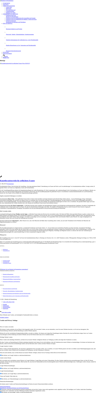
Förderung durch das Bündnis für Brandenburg (12, 16)
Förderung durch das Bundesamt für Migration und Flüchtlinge (16, 21)
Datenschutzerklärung (5, 386)
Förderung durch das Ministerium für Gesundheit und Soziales (20, 18)
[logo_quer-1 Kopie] (6, 0)
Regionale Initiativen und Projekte (14, 29)
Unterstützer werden (7, 263)
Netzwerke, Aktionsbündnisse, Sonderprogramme (13, 291)
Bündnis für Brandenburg (8, 274)
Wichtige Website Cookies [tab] (6, 337)
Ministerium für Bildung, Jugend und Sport (12, 279)
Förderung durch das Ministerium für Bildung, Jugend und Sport (21, 19)
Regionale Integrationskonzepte (13, 51)
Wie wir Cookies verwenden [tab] (7, 326)
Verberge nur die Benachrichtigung (20, 388)
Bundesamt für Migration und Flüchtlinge (11, 281)
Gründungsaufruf (6, 260)
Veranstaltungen (6, 250)
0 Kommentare (10, 183)
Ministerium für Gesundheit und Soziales (11, 276)
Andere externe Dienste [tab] (5, 358)
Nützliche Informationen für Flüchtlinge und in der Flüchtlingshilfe (16, 293)
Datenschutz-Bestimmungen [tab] (6, 381)
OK (1, 317)
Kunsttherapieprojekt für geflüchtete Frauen (17, 181)
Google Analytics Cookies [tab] (6, 346)
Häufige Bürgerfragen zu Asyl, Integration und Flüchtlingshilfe (21, 45)
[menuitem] (49, 3)
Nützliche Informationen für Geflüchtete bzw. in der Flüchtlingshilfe (22, 40)
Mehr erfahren (5, 317)
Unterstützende (6, 261)
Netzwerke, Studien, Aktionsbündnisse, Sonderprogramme (20, 34)
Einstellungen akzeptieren (6, 388)
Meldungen (5, 249)
